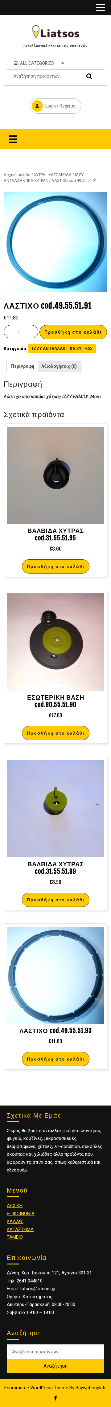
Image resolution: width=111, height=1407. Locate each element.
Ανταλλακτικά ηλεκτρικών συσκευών (55, 45)
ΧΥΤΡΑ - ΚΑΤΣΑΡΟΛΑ (53, 174)
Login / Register (53, 103)
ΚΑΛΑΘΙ (15, 1221)
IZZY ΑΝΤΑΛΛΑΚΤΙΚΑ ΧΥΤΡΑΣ (62, 348)
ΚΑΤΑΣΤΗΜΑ (20, 1229)
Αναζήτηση (88, 76)
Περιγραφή (22, 366)
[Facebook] (55, 1398)
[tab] (100, 7)
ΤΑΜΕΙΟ (15, 1237)
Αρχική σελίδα (17, 174)
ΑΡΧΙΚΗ (15, 1205)
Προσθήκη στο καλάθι (73, 332)
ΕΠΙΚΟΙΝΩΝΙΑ (21, 1213)
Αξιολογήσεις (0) (59, 366)
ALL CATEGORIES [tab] (37, 63)
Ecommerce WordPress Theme (36, 1388)
